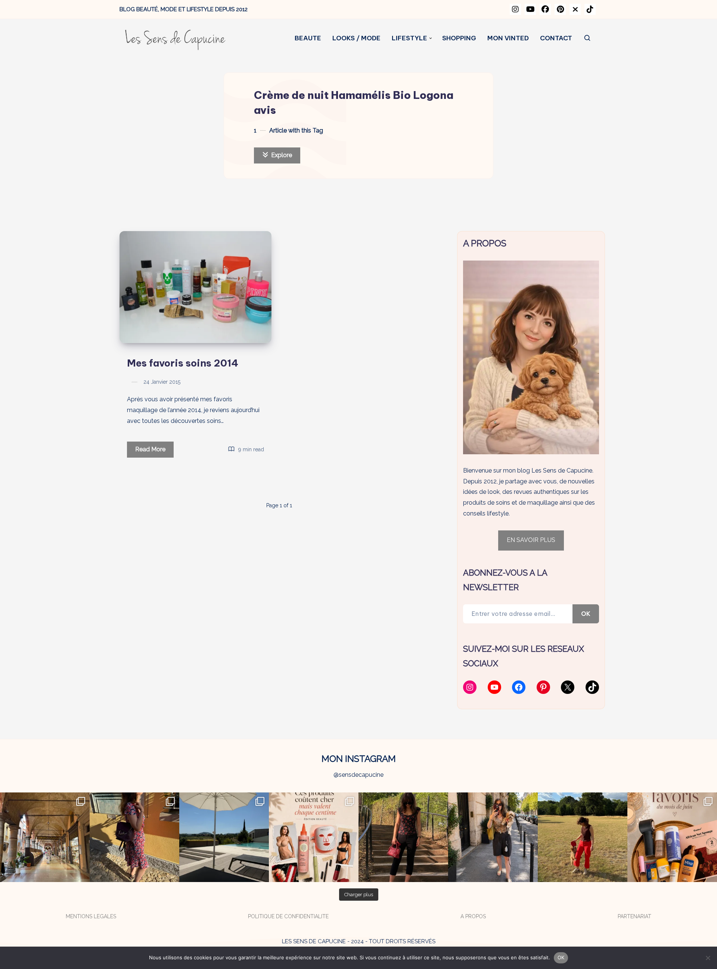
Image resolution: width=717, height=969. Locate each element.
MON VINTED (508, 38)
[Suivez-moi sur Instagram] (515, 9)
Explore (281, 155)
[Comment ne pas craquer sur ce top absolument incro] (403, 837)
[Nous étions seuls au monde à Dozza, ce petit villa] (134, 837)
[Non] (707, 958)
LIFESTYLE (409, 38)
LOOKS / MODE (356, 38)
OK (585, 613)
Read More (154, 451)
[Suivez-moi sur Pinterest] (560, 9)
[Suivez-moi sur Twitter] (575, 9)
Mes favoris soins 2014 (182, 363)
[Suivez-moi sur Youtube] (530, 9)
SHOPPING (459, 38)
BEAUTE (308, 38)
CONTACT (556, 38)
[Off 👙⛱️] (224, 837)
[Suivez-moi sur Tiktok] (590, 9)
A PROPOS (473, 916)
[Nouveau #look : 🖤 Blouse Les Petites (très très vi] (493, 837)
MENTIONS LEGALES (91, 916)
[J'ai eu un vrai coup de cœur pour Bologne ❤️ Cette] (45, 837)
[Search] (587, 38)
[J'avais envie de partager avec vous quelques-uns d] (672, 837)
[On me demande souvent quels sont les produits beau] (313, 837)
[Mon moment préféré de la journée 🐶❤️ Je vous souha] (582, 837)
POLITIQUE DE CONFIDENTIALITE (288, 916)
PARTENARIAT (634, 916)
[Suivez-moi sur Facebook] (545, 9)
